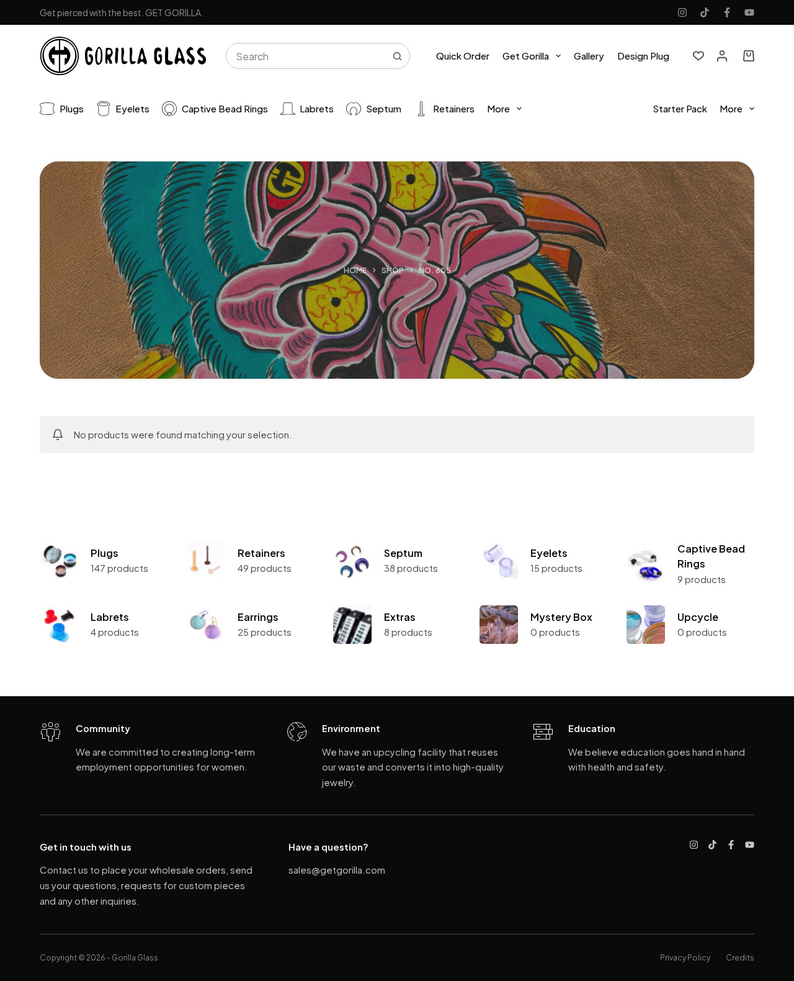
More (498, 108)
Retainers (454, 108)
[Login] (722, 55)
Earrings (258, 616)
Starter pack (680, 108)
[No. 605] (59, 560)
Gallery (589, 55)
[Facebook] (727, 12)
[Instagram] (682, 12)
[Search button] (397, 55)
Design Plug (643, 55)
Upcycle (697, 616)
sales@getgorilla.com (336, 869)
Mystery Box (561, 616)
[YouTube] (749, 12)
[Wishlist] (698, 55)
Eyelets (132, 108)
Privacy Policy (685, 957)
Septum (383, 108)
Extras (400, 616)
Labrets (317, 108)
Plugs (72, 108)
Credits (740, 957)
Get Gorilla (525, 55)
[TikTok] (705, 12)
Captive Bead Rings (225, 108)
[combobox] (305, 56)
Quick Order (462, 55)
